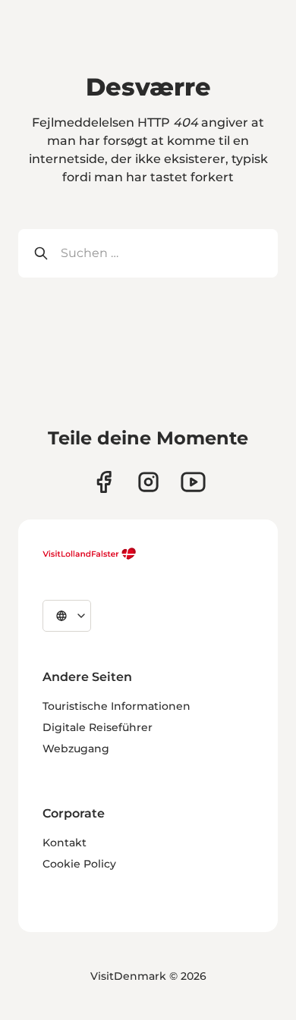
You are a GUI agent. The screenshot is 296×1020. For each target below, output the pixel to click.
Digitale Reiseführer (98, 727)
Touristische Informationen (117, 706)
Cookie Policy (79, 864)
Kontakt (65, 842)
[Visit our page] (103, 482)
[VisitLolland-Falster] (90, 553)
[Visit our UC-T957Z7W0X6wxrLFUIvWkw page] (193, 482)
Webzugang (76, 748)
